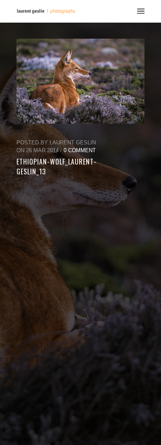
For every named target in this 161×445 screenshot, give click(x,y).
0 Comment (80, 150)
